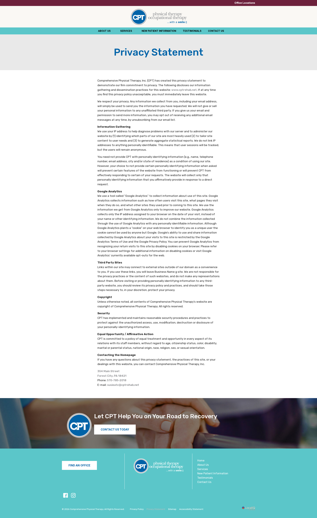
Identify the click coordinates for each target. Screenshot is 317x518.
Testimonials (192, 30)
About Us (104, 30)
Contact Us (216, 30)
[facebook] (65, 495)
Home (200, 460)
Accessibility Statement (191, 509)
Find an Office (79, 465)
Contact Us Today (115, 429)
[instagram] (73, 495)
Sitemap (172, 509)
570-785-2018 (116, 380)
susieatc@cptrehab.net (123, 385)
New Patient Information (159, 30)
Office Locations (244, 2)
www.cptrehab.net (184, 89)
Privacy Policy (137, 509)
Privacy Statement (158, 52)
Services (126, 30)
